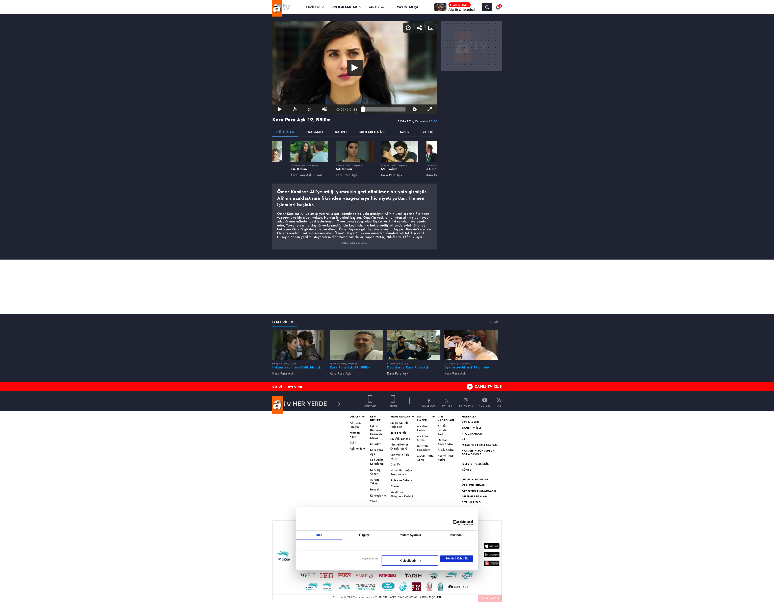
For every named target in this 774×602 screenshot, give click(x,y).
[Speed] (408, 28)
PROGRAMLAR (344, 7)
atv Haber (377, 7)
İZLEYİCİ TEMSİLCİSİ (476, 464)
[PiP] (431, 28)
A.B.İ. (353, 442)
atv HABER (422, 418)
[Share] (419, 28)
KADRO (341, 132)
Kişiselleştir (407, 560)
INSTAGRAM (466, 405)
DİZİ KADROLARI (446, 418)
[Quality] (414, 109)
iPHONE (392, 405)
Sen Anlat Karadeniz (377, 462)
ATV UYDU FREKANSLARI (479, 491)
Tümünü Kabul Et (457, 558)
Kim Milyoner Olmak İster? (399, 447)
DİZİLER (313, 7)
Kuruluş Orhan (375, 472)
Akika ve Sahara (401, 480)
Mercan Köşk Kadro (445, 442)
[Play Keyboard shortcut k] (279, 109)
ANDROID (370, 405)
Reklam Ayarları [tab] (409, 535)
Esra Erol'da (398, 433)
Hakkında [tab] (455, 535)
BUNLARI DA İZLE (372, 132)
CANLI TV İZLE (488, 386)
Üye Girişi (295, 386)
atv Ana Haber (422, 428)
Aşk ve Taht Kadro (445, 458)
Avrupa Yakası (375, 482)
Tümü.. (374, 501)
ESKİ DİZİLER (375, 418)
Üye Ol (277, 386)
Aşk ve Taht (357, 449)
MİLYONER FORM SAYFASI (480, 445)
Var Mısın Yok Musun (399, 457)
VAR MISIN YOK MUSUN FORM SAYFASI (478, 452)
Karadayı (376, 444)
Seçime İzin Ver (370, 558)
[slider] (384, 109)
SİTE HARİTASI (472, 502)
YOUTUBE (484, 405)
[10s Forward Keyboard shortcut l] (309, 109)
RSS (499, 405)
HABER (404, 132)
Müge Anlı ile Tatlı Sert (399, 425)
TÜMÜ (494, 322)
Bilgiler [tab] (364, 535)
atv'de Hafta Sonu (425, 458)
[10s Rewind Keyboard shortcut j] (294, 109)
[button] (276, 152)
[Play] (355, 68)
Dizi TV (395, 464)
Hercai (374, 489)
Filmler (394, 486)
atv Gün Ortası (422, 438)
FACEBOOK (428, 405)
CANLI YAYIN (490, 598)
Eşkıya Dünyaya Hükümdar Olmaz (377, 432)
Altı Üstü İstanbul (356, 425)
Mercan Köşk (355, 435)
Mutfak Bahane (400, 439)
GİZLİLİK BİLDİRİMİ (475, 479)
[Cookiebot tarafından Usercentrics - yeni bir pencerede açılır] (455, 523)
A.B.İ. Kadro (446, 450)
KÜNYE (466, 470)
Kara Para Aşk (376, 452)
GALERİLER (282, 322)
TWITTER (447, 405)
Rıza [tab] (319, 535)
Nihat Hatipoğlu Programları (401, 472)
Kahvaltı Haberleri (423, 448)
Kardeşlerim (378, 496)
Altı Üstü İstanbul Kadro (443, 430)
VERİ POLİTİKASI (473, 485)
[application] (354, 67)
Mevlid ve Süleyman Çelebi (401, 494)
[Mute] (324, 109)
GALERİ (427, 132)
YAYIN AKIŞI (407, 7)
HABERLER (469, 416)
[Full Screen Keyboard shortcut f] (429, 109)
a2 (463, 439)
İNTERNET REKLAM (475, 496)
